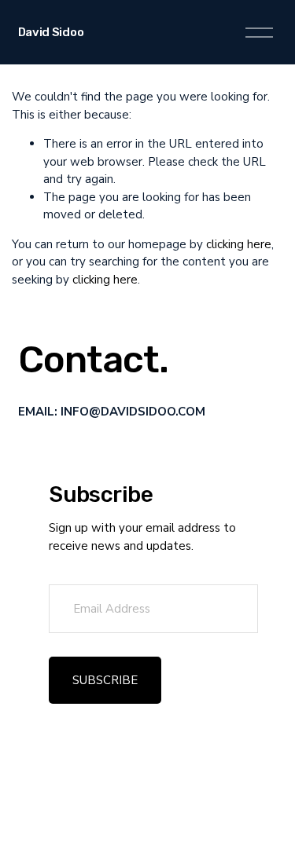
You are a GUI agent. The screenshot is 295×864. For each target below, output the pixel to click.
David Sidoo (51, 32)
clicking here (238, 244)
